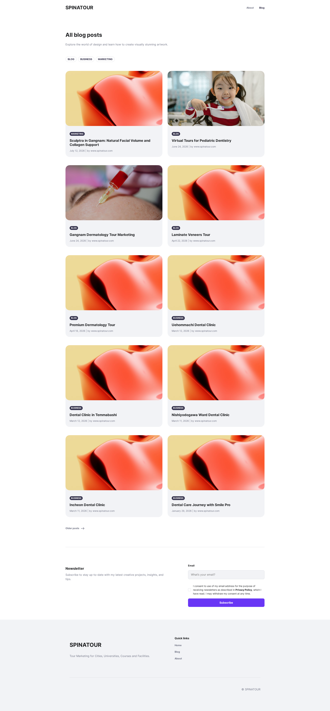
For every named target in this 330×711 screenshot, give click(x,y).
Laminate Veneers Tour (191, 235)
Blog (262, 7)
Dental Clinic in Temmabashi (93, 415)
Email (191, 565)
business (86, 59)
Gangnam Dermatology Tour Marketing (102, 235)
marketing (105, 59)
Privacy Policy (243, 589)
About (250, 7)
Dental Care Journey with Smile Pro (201, 505)
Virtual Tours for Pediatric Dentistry (201, 141)
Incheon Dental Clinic (87, 505)
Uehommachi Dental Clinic (194, 325)
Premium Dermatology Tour (92, 325)
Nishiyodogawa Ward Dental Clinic (200, 415)
